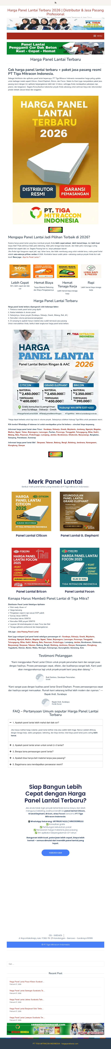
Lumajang (45, 434)
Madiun (11, 432)
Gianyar (21, 445)
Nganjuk (89, 429)
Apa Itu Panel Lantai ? (31, 257)
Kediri (96, 432)
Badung (57, 442)
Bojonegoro (33, 432)
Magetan (97, 429)
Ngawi (18, 432)
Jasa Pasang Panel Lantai (28, 631)
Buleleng (72, 442)
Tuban (24, 432)
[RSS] (55, 3)
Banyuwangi (84, 434)
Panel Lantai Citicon (31, 535)
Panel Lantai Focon (79, 591)
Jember (53, 434)
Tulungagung (81, 432)
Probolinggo (34, 434)
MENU (99, 36)
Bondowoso (63, 434)
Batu (17, 434)
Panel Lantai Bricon (31, 591)
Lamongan (43, 432)
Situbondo (73, 434)
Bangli (64, 442)
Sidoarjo (56, 429)
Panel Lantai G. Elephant (80, 535)
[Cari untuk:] (55, 964)
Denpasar (41, 442)
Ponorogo (60, 432)
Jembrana (81, 442)
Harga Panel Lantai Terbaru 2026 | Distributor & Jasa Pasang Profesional (55, 12)
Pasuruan (24, 434)
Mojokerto (71, 429)
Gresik (63, 429)
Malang (11, 434)
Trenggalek (70, 432)
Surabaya (47, 429)
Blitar (90, 432)
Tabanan (49, 442)
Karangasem (91, 442)
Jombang (81, 429)
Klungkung (12, 445)
